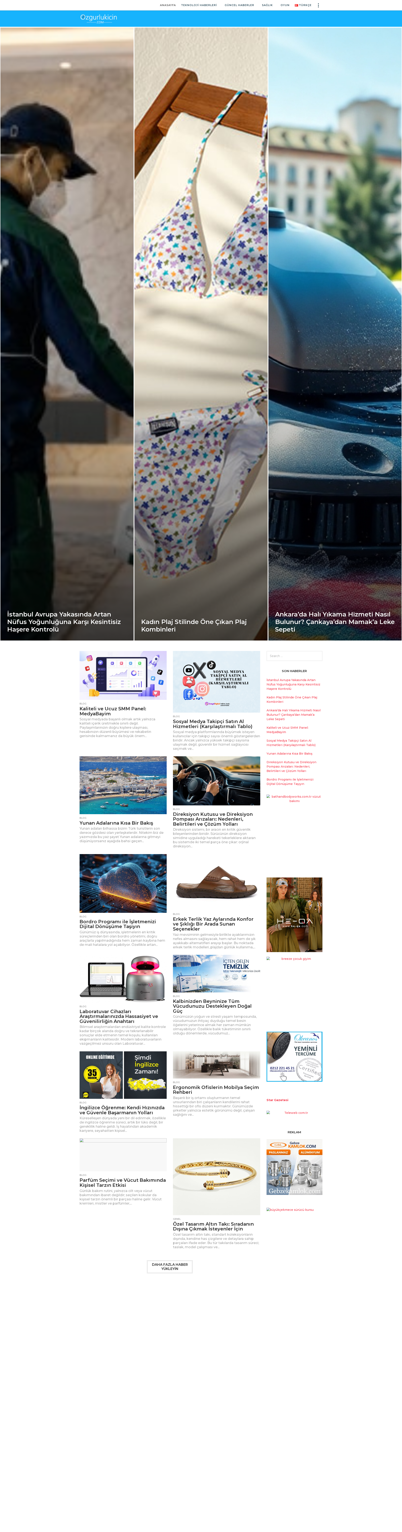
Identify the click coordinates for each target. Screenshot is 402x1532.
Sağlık (267, 5)
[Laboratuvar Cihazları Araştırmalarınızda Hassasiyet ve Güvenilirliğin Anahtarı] (123, 979)
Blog (83, 703)
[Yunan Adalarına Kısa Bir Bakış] (123, 785)
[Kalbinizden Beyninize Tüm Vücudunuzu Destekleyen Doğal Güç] (216, 973)
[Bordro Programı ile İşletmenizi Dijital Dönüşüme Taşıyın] (123, 883)
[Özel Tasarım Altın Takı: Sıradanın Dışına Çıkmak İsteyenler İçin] (216, 1176)
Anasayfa (168, 5)
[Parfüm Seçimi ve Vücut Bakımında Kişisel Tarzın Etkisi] (123, 1154)
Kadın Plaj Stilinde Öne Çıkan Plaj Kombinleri (194, 625)
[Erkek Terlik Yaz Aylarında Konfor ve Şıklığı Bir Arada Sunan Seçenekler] (216, 882)
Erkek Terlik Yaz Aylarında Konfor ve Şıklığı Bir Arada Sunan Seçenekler (213, 924)
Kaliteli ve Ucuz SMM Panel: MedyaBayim (113, 711)
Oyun (285, 5)
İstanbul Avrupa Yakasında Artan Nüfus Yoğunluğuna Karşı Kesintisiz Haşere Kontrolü (64, 621)
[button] (318, 5)
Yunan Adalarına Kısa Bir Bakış (116, 823)
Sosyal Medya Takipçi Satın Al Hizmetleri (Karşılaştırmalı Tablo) (213, 724)
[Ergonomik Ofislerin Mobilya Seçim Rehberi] (216, 1065)
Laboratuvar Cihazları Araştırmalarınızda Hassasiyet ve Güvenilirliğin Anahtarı (119, 1016)
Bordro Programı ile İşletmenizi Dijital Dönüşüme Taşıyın (118, 924)
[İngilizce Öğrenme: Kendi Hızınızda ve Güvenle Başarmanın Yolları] (123, 1075)
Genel (177, 1219)
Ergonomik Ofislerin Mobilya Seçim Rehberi (216, 1090)
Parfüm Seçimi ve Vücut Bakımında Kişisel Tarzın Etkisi (123, 1182)
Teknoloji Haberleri (199, 5)
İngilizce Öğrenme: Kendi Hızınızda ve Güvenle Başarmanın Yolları (122, 1110)
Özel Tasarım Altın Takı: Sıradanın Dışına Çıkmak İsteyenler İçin (213, 1226)
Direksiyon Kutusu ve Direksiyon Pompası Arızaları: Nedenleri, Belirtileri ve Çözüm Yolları (213, 819)
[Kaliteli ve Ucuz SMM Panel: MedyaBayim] (123, 675)
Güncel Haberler (239, 5)
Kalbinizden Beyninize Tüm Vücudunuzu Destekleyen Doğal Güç (212, 1006)
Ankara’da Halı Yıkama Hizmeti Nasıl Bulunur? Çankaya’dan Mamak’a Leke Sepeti (335, 621)
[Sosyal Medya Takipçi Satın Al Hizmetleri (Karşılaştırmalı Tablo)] (216, 682)
